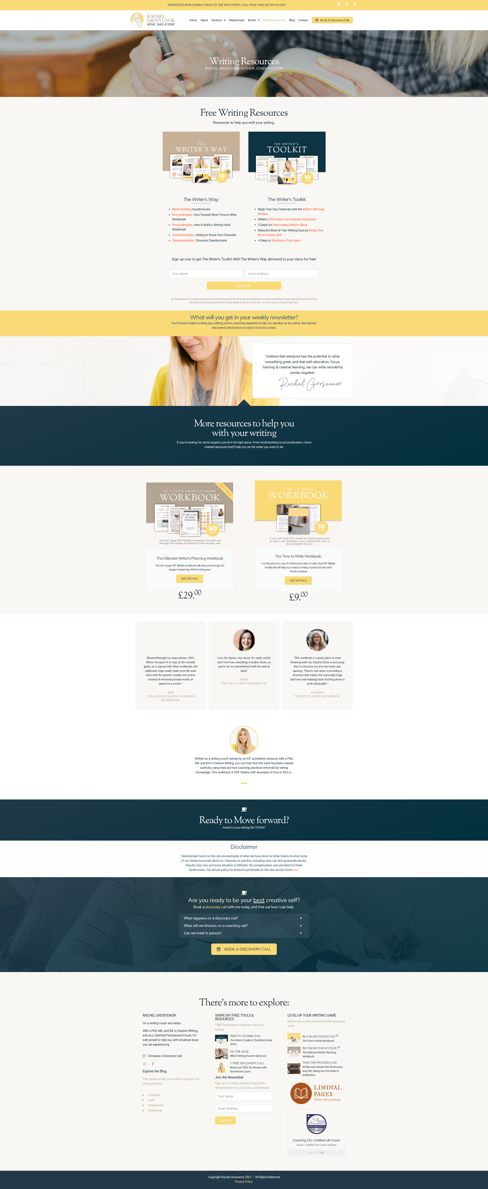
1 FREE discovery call (247, 1063)
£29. (189, 596)
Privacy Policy (244, 1181)
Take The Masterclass (320, 1062)
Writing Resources (274, 20)
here (295, 870)
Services (216, 20)
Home (193, 20)
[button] (244, 918)
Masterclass (236, 20)
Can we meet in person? (203, 933)
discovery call (216, 907)
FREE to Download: (245, 1036)
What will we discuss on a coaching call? (216, 925)
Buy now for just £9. (320, 1036)
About (204, 20)
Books (252, 20)
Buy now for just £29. (321, 1048)
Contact (303, 20)
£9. (298, 598)
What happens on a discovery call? (211, 918)
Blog (292, 20)
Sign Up (244, 286)
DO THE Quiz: (240, 1051)
